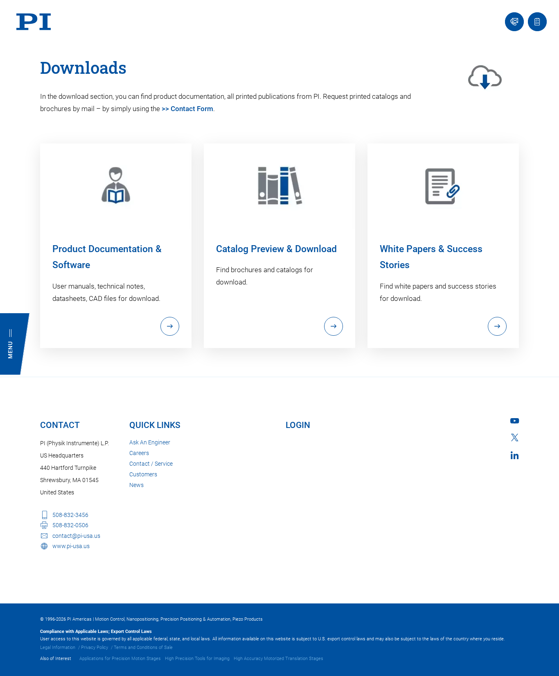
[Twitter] (514, 437)
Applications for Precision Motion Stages (120, 658)
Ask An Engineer (149, 442)
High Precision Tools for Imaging (197, 658)
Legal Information (57, 647)
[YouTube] (514, 420)
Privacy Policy (94, 647)
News (136, 485)
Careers (139, 453)
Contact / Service (151, 463)
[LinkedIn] (514, 455)
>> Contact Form (187, 109)
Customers (143, 474)
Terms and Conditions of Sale (143, 647)
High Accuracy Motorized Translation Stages (278, 658)
